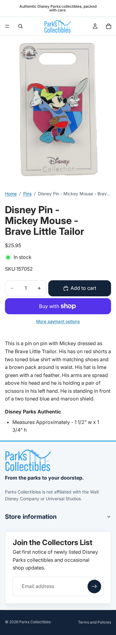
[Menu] (7, 26)
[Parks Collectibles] (28, 460)
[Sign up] (94, 586)
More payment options (58, 321)
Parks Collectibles (35, 622)
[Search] (20, 26)
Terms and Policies (94, 622)
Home (11, 193)
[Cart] (108, 26)
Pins (27, 193)
